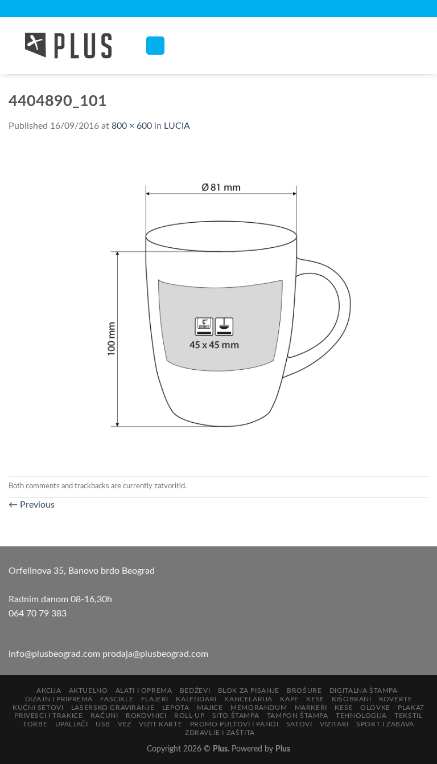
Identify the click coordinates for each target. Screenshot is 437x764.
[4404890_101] (218, 304)
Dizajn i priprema (59, 699)
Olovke (375, 707)
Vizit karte (160, 724)
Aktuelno (88, 690)
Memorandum (258, 707)
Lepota (175, 707)
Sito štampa (235, 715)
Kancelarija (248, 699)
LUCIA (177, 125)
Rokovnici (146, 715)
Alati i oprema (144, 690)
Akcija (48, 690)
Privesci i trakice (48, 715)
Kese (315, 699)
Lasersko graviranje (113, 707)
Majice (210, 707)
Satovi (299, 724)
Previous (32, 504)
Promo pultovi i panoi (234, 724)
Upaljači (71, 724)
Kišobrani (352, 699)
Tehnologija (361, 715)
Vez (124, 724)
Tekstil (408, 715)
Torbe (35, 724)
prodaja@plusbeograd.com (155, 654)
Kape (289, 699)
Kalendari (196, 699)
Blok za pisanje (248, 690)
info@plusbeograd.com (55, 654)
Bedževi (195, 690)
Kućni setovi (38, 707)
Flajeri (154, 699)
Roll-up (189, 715)
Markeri (311, 707)
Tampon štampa (297, 715)
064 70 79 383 (38, 613)
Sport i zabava (385, 724)
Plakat (411, 707)
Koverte (395, 699)
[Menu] (155, 45)
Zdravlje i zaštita (220, 732)
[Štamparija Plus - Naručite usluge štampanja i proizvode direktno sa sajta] (68, 45)
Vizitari (334, 724)
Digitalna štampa (363, 690)
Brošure (304, 690)
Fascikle (116, 699)
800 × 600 (132, 125)
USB (103, 724)
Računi (104, 715)
